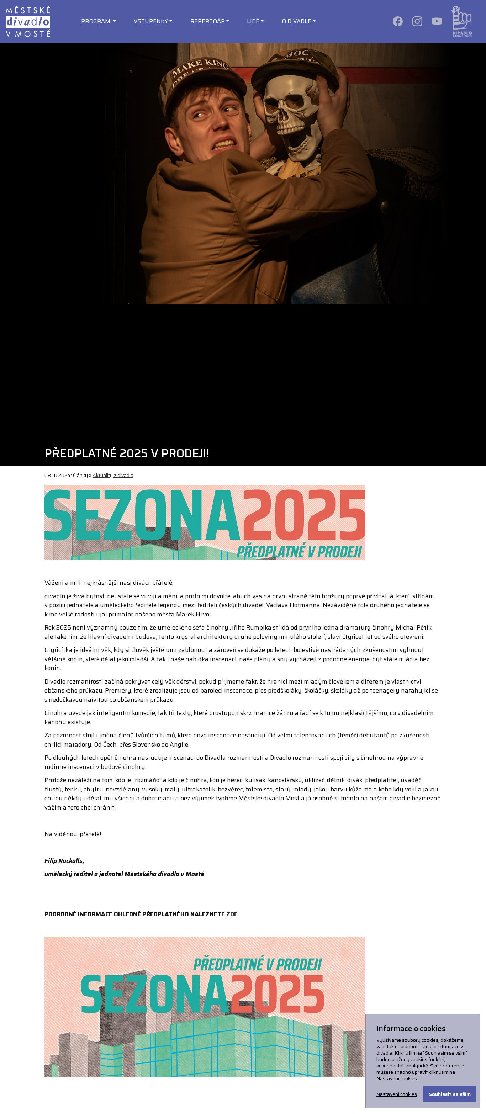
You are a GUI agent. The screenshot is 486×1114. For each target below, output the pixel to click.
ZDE (232, 914)
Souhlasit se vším (450, 1094)
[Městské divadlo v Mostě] (28, 21)
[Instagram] (417, 21)
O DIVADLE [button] (296, 21)
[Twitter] (437, 21)
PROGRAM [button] (96, 21)
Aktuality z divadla (113, 475)
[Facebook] (398, 21)
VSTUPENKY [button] (151, 21)
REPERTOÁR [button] (207, 21)
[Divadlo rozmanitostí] (461, 21)
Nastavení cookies (396, 1094)
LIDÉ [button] (253, 21)
